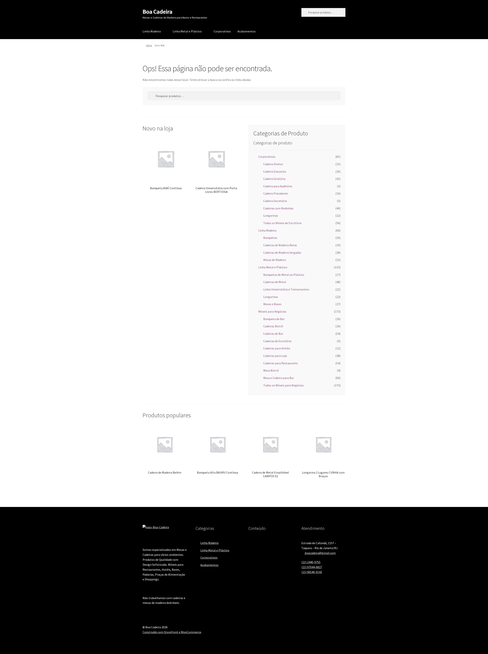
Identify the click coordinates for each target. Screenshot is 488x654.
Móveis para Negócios (272, 311)
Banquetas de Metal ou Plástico (283, 275)
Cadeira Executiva (274, 171)
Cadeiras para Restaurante (280, 363)
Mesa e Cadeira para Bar (278, 378)
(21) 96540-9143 (311, 572)
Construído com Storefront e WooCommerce (172, 632)
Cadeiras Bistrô (273, 326)
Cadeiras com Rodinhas (278, 208)
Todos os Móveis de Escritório (282, 223)
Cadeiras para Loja (275, 356)
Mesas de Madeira (274, 260)
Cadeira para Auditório (277, 186)
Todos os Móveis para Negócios (283, 385)
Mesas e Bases (272, 304)
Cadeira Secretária (275, 201)
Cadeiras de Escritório (277, 341)
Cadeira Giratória (274, 179)
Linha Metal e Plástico (187, 31)
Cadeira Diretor (273, 164)
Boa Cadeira (157, 11)
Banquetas (270, 238)
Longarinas (270, 215)
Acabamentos (247, 31)
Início (149, 45)
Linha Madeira (152, 31)
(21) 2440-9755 (310, 562)
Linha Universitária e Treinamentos (286, 289)
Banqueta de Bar (274, 319)
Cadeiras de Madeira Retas (280, 245)
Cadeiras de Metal (274, 282)
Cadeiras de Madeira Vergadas (282, 252)
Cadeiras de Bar (273, 333)
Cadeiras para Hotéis (276, 348)
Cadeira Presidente (275, 193)
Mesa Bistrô (271, 370)
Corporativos (222, 31)
